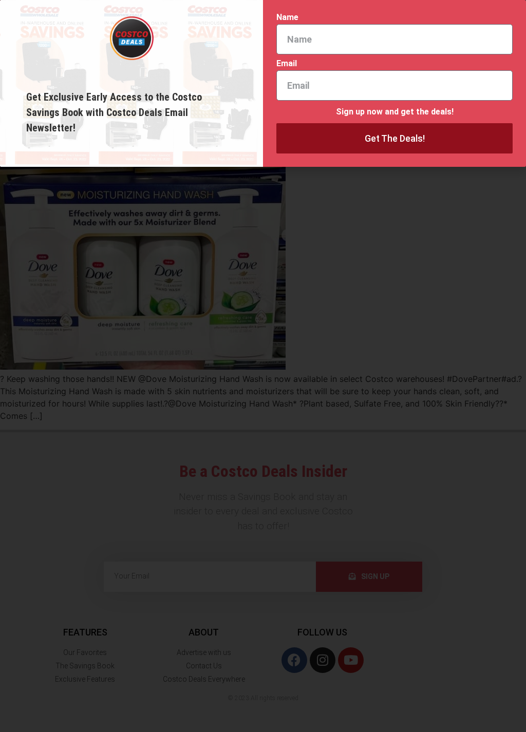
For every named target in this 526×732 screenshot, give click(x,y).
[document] (263, 366)
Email (286, 64)
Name (287, 17)
